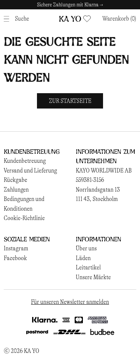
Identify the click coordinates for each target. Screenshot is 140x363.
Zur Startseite (70, 100)
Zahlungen (16, 189)
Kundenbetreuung (25, 160)
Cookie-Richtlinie (24, 218)
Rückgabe (15, 179)
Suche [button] (22, 18)
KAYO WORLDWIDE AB (104, 170)
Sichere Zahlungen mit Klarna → (70, 4)
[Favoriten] (87, 19)
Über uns (86, 248)
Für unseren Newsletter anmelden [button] (70, 301)
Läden (83, 258)
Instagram (16, 248)
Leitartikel (88, 267)
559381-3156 (90, 179)
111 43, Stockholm (97, 198)
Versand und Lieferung (30, 170)
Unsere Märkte (93, 277)
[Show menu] (8, 19)
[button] (119, 19)
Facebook (15, 258)
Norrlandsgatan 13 (98, 189)
